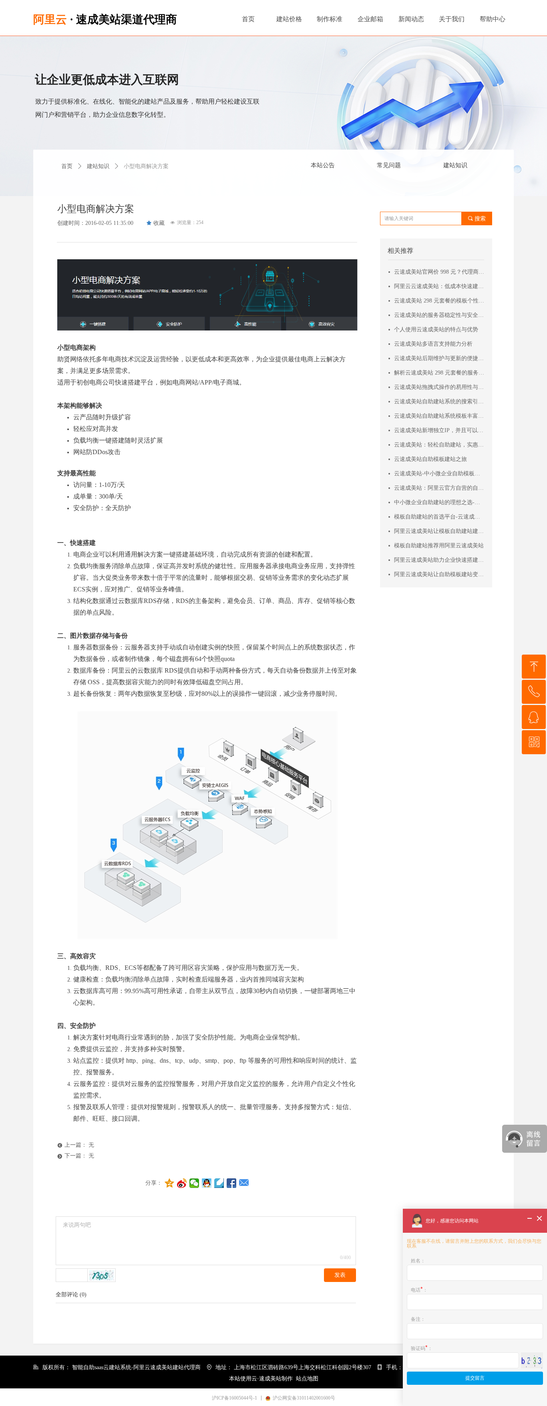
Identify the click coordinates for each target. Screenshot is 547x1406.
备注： (418, 1319)
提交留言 (475, 1378)
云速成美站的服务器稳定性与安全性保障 (439, 315)
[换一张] (102, 1275)
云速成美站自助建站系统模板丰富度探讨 (439, 416)
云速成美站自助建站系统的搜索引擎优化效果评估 (439, 402)
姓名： (418, 1260)
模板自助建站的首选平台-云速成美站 (439, 517)
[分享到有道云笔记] (219, 1183)
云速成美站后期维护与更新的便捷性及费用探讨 (439, 358)
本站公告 (323, 165)
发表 (340, 1275)
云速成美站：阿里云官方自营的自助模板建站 (439, 488)
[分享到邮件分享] (244, 1183)
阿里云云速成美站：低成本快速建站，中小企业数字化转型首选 (439, 286)
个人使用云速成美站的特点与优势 (436, 329)
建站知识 (455, 165)
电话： (419, 1289)
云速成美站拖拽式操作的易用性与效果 (439, 387)
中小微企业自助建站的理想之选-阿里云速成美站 (439, 502)
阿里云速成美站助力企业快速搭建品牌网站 (439, 560)
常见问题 (389, 165)
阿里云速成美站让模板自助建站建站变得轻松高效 (439, 531)
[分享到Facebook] (232, 1183)
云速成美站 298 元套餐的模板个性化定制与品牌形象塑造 (439, 301)
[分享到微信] (194, 1183)
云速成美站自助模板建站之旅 (430, 459)
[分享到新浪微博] (182, 1183)
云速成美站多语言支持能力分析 (433, 344)
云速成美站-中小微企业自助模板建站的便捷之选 (439, 474)
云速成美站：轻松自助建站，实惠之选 (439, 445)
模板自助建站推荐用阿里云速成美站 (439, 546)
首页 (66, 166)
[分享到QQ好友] (207, 1183)
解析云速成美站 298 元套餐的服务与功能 (439, 373)
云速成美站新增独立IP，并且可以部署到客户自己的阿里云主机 (439, 430)
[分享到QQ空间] (170, 1183)
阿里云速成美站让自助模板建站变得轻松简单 (439, 574)
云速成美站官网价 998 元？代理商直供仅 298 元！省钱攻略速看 (439, 272)
